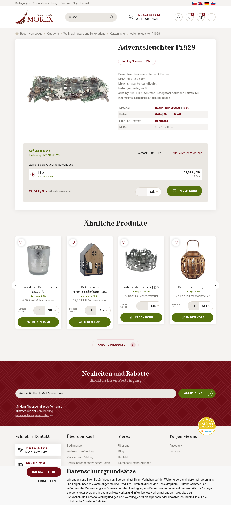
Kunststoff (172, 108)
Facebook (176, 445)
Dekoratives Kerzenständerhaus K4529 (89, 289)
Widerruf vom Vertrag (80, 451)
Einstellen (47, 481)
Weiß (177, 114)
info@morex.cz (35, 463)
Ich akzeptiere (44, 472)
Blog (75, 3)
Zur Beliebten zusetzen (187, 153)
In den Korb (188, 191)
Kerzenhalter (118, 33)
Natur (159, 108)
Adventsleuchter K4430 (141, 287)
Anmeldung (193, 393)
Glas (186, 108)
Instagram (176, 451)
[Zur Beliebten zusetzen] (21, 242)
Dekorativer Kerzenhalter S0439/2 (38, 289)
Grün (158, 114)
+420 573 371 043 (147, 15)
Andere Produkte (111, 345)
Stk (152, 191)
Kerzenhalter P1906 (192, 287)
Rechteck (161, 121)
